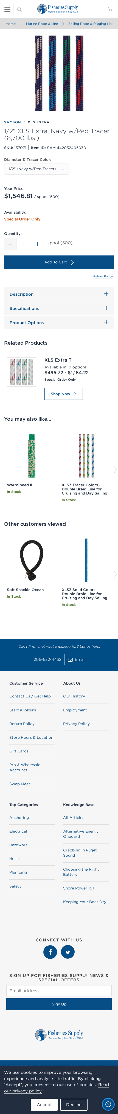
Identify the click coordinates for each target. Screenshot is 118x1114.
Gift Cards (19, 751)
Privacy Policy (76, 723)
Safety (15, 886)
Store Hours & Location (31, 737)
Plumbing (18, 872)
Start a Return (22, 710)
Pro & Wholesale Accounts (24, 767)
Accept (44, 1104)
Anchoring (19, 817)
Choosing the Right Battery (81, 872)
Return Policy (103, 276)
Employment (75, 710)
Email (80, 659)
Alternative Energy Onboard (81, 834)
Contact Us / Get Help (30, 696)
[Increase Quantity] (37, 244)
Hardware (18, 844)
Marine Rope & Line (42, 24)
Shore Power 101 (78, 888)
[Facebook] (51, 947)
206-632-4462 (47, 659)
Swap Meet (19, 783)
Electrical (18, 831)
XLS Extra (39, 122)
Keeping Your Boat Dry (84, 901)
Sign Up (59, 1004)
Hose (14, 858)
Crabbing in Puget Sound (80, 853)
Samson (12, 122)
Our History (74, 696)
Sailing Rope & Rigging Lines (91, 24)
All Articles (73, 817)
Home (11, 24)
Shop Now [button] (60, 393)
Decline (74, 1104)
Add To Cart (55, 262)
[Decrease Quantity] (10, 244)
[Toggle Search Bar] (19, 9)
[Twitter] (68, 947)
